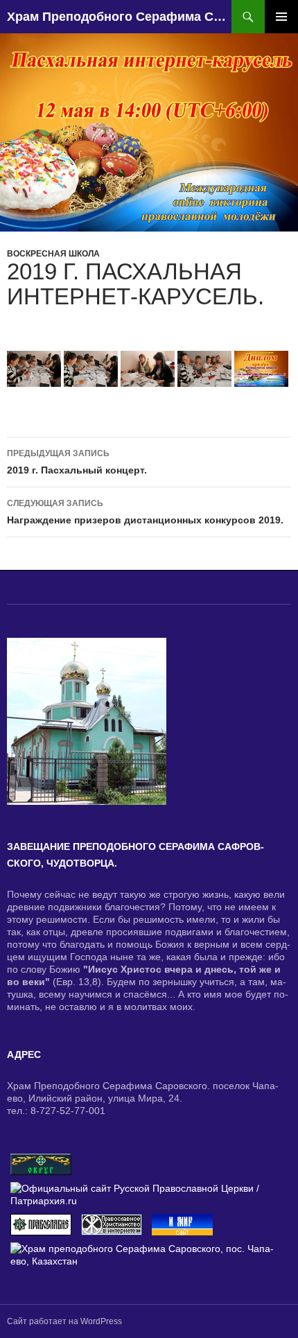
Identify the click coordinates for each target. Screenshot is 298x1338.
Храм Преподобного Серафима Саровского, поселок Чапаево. (119, 17)
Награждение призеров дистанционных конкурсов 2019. (145, 511)
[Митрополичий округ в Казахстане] (41, 1163)
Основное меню (281, 16)
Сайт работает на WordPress (64, 1321)
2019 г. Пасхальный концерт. (77, 462)
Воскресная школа (53, 254)
